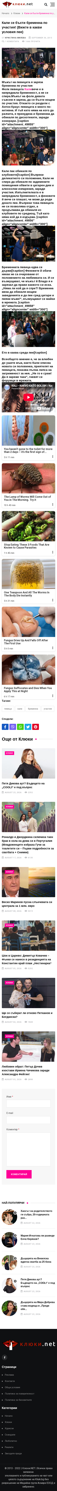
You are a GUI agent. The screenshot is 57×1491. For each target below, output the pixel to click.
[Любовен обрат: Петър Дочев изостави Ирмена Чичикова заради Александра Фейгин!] (28, 1046)
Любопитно (11, 1441)
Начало (5, 13)
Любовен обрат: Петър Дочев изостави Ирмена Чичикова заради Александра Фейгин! (25, 1070)
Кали (19, 709)
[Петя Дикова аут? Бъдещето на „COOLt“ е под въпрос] (28, 763)
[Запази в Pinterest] (35, 727)
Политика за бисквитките (18, 1400)
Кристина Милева (15, 38)
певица (8, 709)
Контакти (10, 1381)
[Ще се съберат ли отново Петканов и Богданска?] (28, 993)
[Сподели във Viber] (12, 727)
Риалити (9, 1447)
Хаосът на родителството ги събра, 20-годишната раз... (36, 1214)
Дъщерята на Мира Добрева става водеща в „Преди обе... (38, 1305)
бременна (33, 709)
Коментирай (19, 1174)
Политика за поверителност (19, 1394)
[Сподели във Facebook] (5, 727)
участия (48, 709)
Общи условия (12, 1387)
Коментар (12, 1129)
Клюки (17, 13)
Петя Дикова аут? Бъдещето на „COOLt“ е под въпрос (38, 1283)
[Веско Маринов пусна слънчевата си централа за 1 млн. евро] (28, 882)
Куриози (9, 1428)
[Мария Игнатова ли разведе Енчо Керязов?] (9, 1239)
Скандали (10, 1435)
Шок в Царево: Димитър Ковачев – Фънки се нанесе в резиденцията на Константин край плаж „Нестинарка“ (27, 959)
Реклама (9, 1375)
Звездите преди (13, 1453)
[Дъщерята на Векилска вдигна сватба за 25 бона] (9, 1262)
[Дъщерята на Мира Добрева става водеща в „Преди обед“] (9, 1308)
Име (9, 1096)
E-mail (9, 1113)
